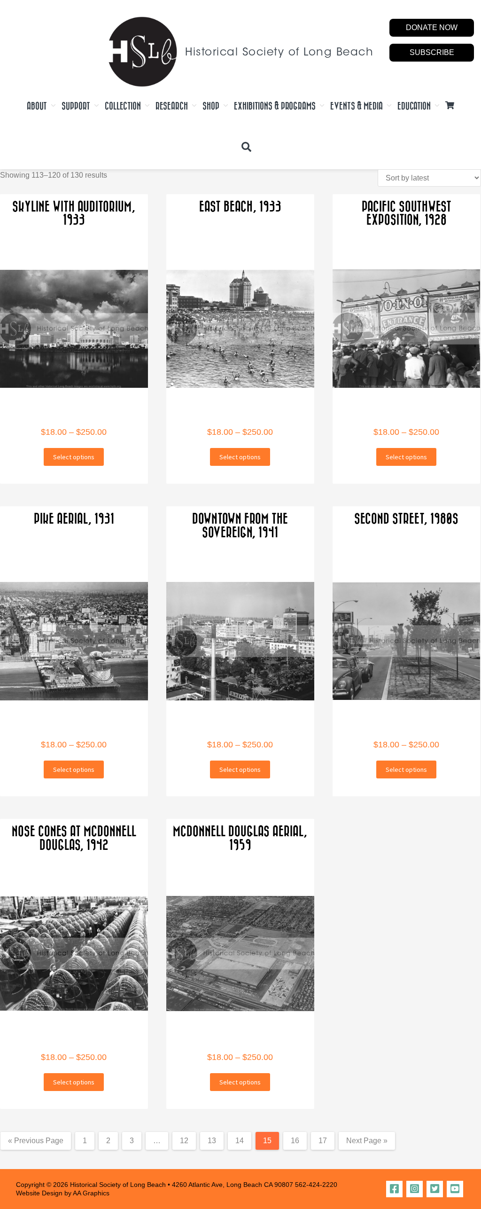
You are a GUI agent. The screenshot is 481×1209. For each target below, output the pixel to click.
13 (212, 1141)
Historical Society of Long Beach (279, 52)
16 (295, 1141)
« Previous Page (35, 1141)
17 (322, 1141)
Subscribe (432, 52)
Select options (73, 457)
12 (184, 1141)
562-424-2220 (316, 1184)
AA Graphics (91, 1193)
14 (239, 1141)
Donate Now (432, 27)
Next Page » (367, 1141)
